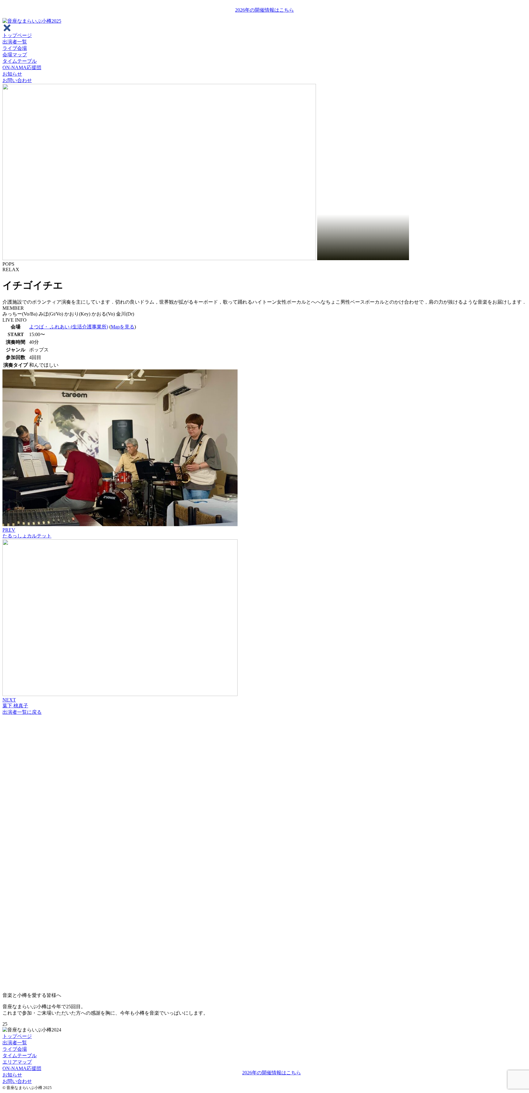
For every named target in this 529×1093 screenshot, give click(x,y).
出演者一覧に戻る (22, 712)
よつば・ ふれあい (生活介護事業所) (68, 326)
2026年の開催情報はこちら (264, 10)
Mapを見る (122, 326)
